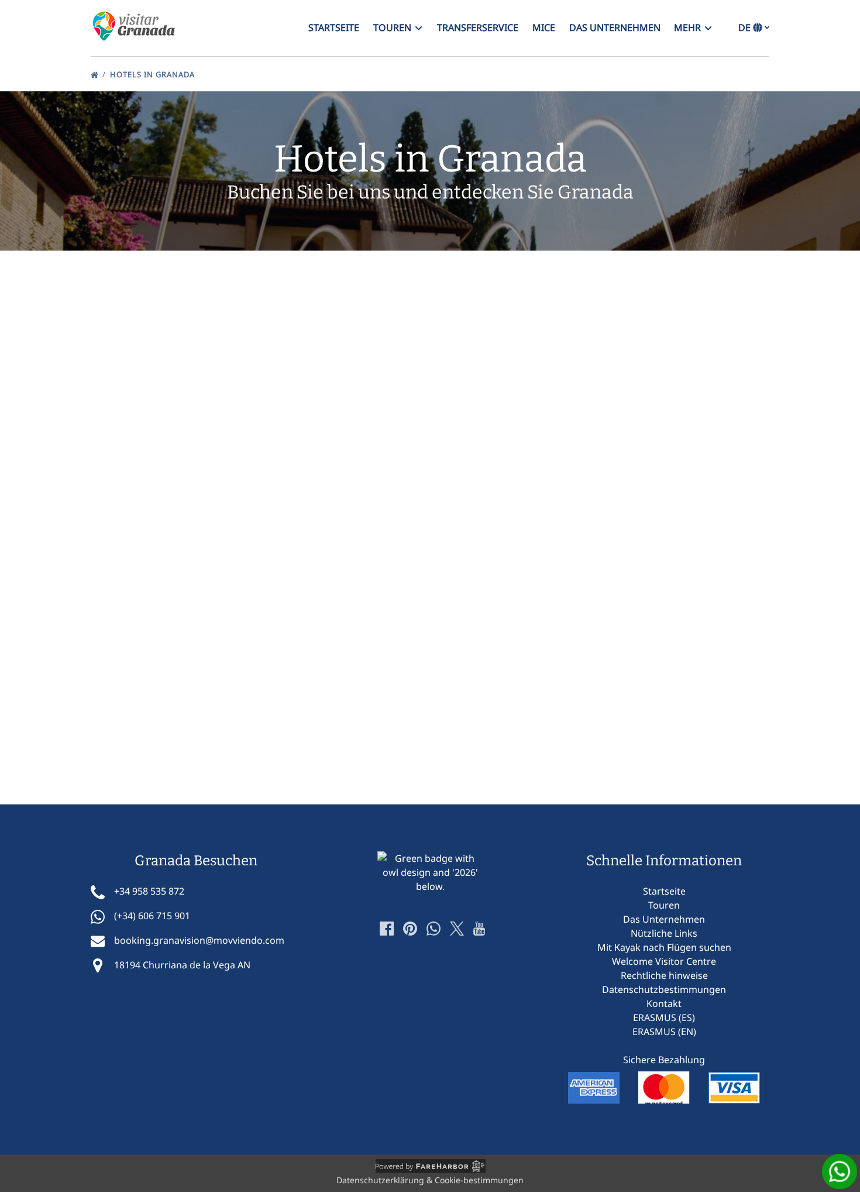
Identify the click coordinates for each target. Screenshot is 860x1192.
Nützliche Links (664, 933)
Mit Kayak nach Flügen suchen (664, 947)
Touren (664, 905)
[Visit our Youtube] (479, 929)
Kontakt (664, 1003)
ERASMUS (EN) (664, 1031)
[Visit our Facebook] (387, 929)
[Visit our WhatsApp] (433, 929)
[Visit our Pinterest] (410, 929)
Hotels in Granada (153, 74)
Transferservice (477, 27)
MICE (543, 27)
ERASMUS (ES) (664, 1017)
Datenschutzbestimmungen (664, 989)
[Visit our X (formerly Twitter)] (457, 929)
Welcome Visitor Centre (664, 961)
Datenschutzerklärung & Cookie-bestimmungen (430, 1180)
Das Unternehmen (615, 27)
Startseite (333, 27)
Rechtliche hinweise (664, 975)
